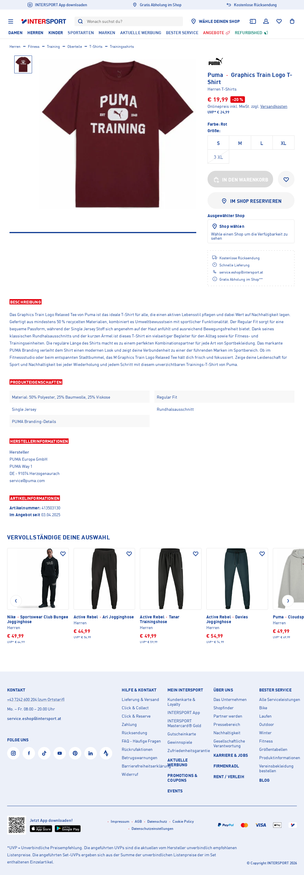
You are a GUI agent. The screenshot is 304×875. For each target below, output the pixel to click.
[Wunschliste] (279, 21)
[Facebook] (29, 753)
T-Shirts (95, 46)
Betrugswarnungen (139, 757)
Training (53, 46)
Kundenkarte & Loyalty (181, 702)
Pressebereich (226, 724)
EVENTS (175, 790)
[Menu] (10, 21)
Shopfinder (223, 707)
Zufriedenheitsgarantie (187, 750)
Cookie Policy (183, 821)
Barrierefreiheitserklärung (142, 766)
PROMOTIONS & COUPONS (182, 778)
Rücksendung (134, 732)
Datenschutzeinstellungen (152, 828)
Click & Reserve (136, 716)
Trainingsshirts (122, 46)
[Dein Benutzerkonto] (266, 21)
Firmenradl (226, 765)
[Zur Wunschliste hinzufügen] (286, 179)
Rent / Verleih (228, 776)
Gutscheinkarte (181, 734)
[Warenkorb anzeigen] (292, 21)
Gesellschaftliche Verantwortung (229, 743)
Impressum (120, 821)
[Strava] (106, 753)
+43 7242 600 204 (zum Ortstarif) (35, 699)
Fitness (33, 46)
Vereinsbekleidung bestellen (276, 768)
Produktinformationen (279, 757)
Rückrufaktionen (137, 749)
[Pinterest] (75, 753)
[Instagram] (13, 753)
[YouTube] (59, 753)
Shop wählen (231, 226)
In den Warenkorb (245, 180)
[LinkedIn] (90, 753)
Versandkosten (273, 106)
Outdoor (266, 724)
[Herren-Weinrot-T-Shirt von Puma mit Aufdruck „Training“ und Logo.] (117, 134)
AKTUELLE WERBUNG (177, 762)
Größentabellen (273, 749)
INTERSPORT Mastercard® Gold (184, 723)
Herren (15, 46)
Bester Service (275, 690)
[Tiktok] (44, 753)
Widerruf (130, 774)
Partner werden (227, 716)
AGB (138, 821)
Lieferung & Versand (140, 699)
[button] (152, 301)
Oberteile (74, 46)
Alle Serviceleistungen (279, 699)
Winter (265, 732)
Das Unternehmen (230, 699)
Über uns (223, 690)
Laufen (265, 716)
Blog (264, 780)
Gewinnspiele (179, 742)
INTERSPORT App (183, 712)
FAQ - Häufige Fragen (141, 741)
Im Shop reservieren (255, 201)
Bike (263, 707)
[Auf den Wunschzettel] (63, 554)
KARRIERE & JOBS (230, 755)
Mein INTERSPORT (185, 690)
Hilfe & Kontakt (139, 690)
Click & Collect (135, 707)
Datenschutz (157, 821)
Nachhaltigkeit (226, 732)
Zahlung (129, 724)
